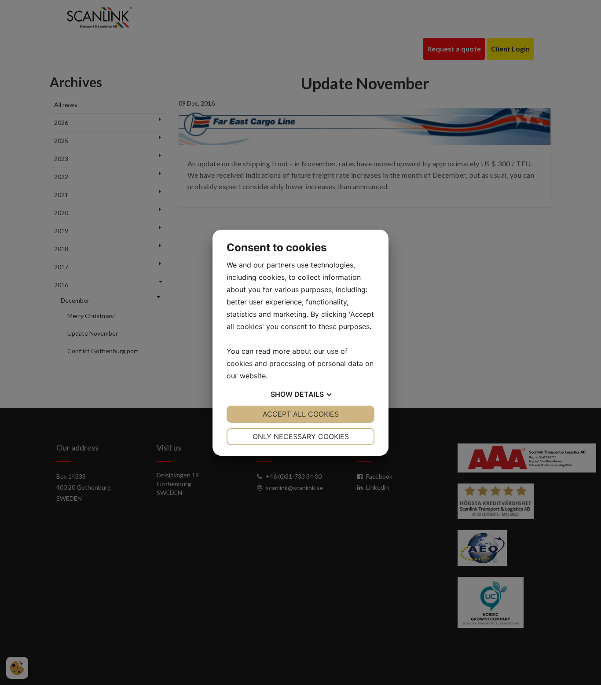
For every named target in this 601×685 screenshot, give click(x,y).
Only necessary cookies (301, 436)
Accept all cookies (301, 414)
